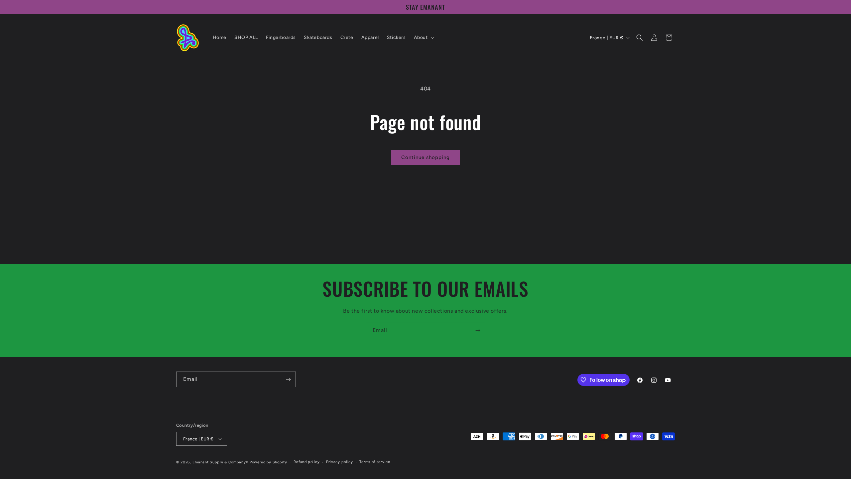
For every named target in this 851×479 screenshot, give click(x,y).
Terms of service (374, 462)
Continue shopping (425, 157)
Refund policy (306, 462)
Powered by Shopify (268, 462)
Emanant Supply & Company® (220, 462)
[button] (423, 38)
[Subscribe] (477, 330)
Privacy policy (339, 462)
